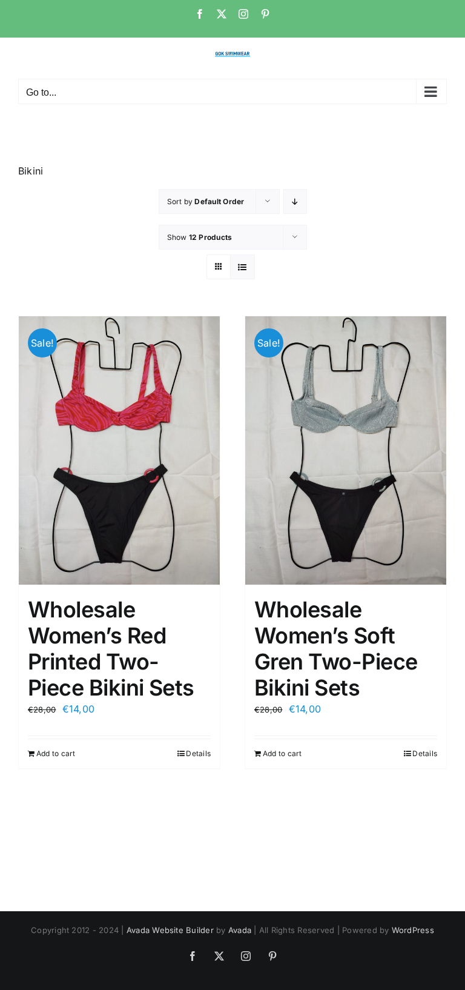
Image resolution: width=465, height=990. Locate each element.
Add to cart (56, 753)
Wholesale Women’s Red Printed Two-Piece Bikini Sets (111, 649)
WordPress (413, 930)
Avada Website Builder (170, 930)
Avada (239, 930)
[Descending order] (295, 201)
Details (198, 753)
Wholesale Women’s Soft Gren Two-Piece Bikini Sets (335, 649)
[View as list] (242, 267)
